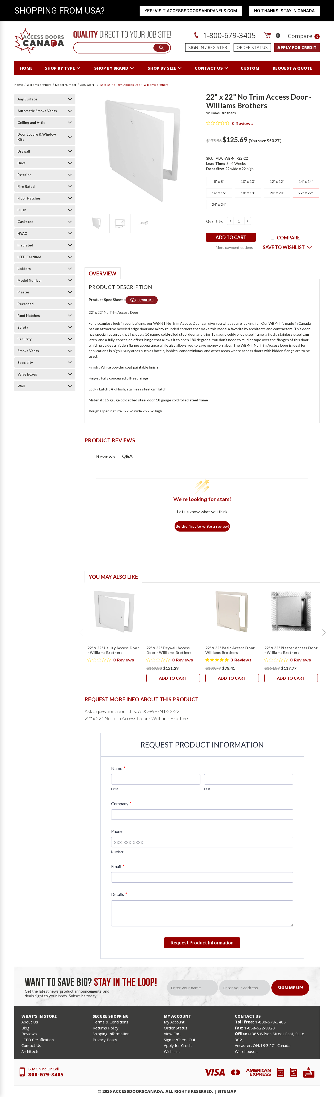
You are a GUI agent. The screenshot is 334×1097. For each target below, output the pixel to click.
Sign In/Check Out (179, 1039)
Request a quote (292, 68)
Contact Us (31, 1045)
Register (217, 47)
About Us (29, 1021)
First (114, 789)
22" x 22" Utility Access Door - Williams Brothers (113, 650)
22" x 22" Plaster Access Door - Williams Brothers (291, 650)
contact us (209, 68)
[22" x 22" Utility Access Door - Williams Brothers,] (114, 611)
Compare (303, 36)
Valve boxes (27, 374)
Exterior (24, 175)
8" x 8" (219, 181)
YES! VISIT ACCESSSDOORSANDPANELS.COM (191, 10)
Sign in (196, 47)
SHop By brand (111, 68)
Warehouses (246, 1051)
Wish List (172, 1051)
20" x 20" (277, 193)
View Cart (172, 1033)
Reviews (29, 1033)
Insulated (25, 245)
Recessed (25, 304)
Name (118, 768)
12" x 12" (277, 181)
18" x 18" (248, 193)
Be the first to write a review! (202, 526)
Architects (30, 1051)
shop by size (162, 68)
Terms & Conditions (110, 1021)
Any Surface (27, 99)
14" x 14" (306, 181)
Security (24, 339)
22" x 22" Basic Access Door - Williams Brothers (231, 650)
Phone (116, 831)
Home (26, 68)
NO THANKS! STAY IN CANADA (284, 10)
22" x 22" (306, 193)
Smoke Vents (28, 351)
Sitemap (226, 1091)
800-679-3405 (46, 1074)
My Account (174, 1021)
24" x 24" (219, 204)
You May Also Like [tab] (113, 577)
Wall (21, 386)
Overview (102, 273)
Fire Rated (26, 186)
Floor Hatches (29, 198)
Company (121, 803)
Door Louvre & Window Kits (36, 137)
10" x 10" (248, 181)
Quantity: (214, 221)
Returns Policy (105, 1027)
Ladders (24, 269)
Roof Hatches (28, 316)
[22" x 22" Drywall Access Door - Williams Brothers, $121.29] (173, 611)
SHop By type (60, 68)
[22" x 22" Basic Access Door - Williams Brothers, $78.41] (232, 611)
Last (207, 789)
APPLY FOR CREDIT (297, 47)
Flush (21, 210)
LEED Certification (37, 1039)
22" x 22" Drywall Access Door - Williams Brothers (169, 650)
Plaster (23, 292)
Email (117, 866)
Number (117, 852)
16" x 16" (219, 193)
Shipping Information (111, 1033)
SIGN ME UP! (290, 988)
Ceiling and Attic (31, 122)
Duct (21, 163)
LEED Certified (29, 257)
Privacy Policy (105, 1039)
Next (323, 632)
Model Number (29, 280)
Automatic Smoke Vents (37, 111)
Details (119, 894)
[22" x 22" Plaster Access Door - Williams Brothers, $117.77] (291, 611)
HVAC (22, 233)
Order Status (252, 47)
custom (250, 68)
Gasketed (25, 222)
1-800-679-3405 (228, 35)
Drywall (23, 151)
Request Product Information (202, 942)
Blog (25, 1027)
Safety (22, 327)
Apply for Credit (178, 1045)
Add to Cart (173, 678)
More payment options (234, 247)
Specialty (25, 362)
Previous (80, 632)
